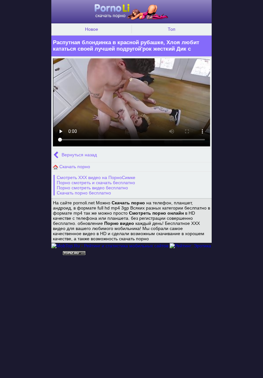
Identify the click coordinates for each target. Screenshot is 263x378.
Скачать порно (74, 166)
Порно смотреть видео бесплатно (92, 187)
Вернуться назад (78, 155)
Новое (91, 29)
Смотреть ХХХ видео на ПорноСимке (96, 177)
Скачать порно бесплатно (84, 192)
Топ (171, 29)
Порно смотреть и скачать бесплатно (96, 182)
